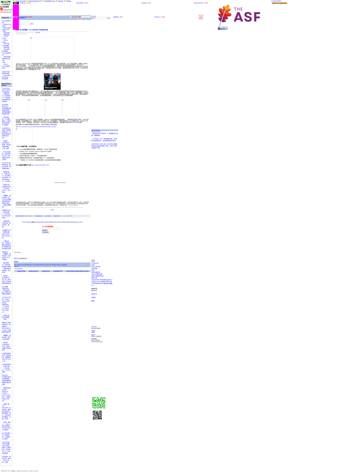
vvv (92, 285)
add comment (20, 216)
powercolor (47, 265)
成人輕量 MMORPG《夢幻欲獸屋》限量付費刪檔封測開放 (6, 290)
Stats (93, 265)
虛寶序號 (5, 47)
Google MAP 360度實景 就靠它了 (102, 280)
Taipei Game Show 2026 (6, 28)
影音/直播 (6, 33)
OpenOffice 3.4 (58, 271)
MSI (28, 265)
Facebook (274, 1)
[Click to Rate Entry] (62, 216)
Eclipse (68, 1)
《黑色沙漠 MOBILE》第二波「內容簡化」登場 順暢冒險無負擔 (6, 279)
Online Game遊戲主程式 (6, 66)
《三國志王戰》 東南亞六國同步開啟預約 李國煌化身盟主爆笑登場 (6, 244)
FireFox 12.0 (46, 271)
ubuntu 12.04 (21, 271)
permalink (48, 216)
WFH (279, 1)
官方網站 (51, 124)
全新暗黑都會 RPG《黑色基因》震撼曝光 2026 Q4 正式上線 (6, 357)
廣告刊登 (94, 278)
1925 (50, 222)
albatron (54, 265)
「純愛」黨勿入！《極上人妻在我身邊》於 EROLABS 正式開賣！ (6, 426)
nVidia (19, 265)
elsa (31, 265)
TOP (52, 210)
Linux (86, 271)
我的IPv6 (94, 290)
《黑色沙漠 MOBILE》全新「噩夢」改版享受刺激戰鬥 (6, 346)
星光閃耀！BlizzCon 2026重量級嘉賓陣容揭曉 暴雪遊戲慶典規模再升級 (6, 109)
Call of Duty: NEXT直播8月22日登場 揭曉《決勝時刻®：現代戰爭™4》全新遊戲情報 (6, 447)
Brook (73, 122)
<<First (24, 222)
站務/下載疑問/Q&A (97, 276)
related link (56, 216)
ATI (15, 265)
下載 (3, 62)
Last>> (81, 222)
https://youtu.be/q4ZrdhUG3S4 (40, 165)
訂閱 (92, 270)
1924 (46, 222)
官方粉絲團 (78, 122)
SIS (25, 265)
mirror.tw (94, 326)
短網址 (93, 297)
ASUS (42, 265)
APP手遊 (5, 43)
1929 (67, 222)
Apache (60, 1)
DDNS (201, 18)
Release (18, 252)
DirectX (16, 266)
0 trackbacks (39, 216)
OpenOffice (6, 75)
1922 (37, 222)
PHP (67, 271)
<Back (28, 222)
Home (93, 261)
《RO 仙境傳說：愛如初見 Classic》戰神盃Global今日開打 (6, 155)
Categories (5, 17)
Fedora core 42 (20, 1)
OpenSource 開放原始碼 (6, 71)
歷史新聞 (5, 79)
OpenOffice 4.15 (50, 1)
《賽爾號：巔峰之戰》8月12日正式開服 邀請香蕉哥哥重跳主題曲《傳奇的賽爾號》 (6, 201)
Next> (76, 222)
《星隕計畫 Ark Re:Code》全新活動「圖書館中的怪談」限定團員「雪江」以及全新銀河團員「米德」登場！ (6, 411)
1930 (71, 222)
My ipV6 (9, 12)
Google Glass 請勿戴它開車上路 (101, 281)
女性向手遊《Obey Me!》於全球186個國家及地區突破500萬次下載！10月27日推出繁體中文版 (104, 146)
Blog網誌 (5, 51)
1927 (58, 222)
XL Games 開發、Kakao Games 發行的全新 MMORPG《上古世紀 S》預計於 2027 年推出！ (6, 305)
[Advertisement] (97, 49)
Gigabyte (64, 265)
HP (34, 265)
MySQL (71, 271)
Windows (5, 77)
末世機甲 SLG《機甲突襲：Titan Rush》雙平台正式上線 (6, 233)
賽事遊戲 (5, 35)
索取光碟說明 (95, 272)
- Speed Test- (18, 269)
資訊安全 (94, 294)
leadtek (37, 265)
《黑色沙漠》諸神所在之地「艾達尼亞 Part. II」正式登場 (6, 188)
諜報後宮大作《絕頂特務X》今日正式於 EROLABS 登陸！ (6, 214)
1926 (54, 222)
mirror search (95, 130)
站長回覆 (94, 268)
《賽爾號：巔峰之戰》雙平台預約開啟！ (6, 337)
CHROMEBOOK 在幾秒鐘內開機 (101, 283)
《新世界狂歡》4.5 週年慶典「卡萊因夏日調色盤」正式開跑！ (6, 121)
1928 (63, 222)
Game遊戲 (5, 45)
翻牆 (92, 301)
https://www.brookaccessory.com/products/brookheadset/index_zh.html (36, 126)
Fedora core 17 (33, 271)
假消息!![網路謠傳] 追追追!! (6, 58)
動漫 (4, 31)
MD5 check (17, 258)
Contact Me (95, 263)
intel (22, 265)
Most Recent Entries (5, 84)
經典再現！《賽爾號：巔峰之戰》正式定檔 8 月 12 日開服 (6, 255)
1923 (41, 222)
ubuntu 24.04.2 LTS (35, 1)
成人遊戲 (5, 49)
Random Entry (96, 132)
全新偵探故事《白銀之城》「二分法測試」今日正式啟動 (6, 368)
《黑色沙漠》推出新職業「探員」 (6, 317)
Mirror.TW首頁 (95, 266)
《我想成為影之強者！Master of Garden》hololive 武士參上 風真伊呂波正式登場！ (6, 394)
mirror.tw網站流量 (96, 274)
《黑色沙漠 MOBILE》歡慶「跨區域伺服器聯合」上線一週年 (6, 144)
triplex (59, 265)
